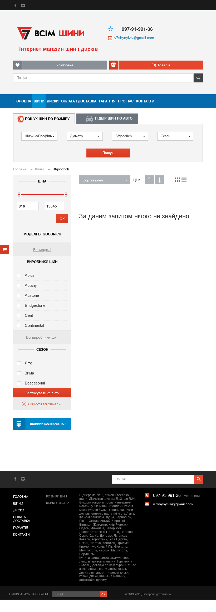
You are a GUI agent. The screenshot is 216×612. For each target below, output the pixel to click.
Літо (28, 363)
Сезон (165, 136)
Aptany (31, 285)
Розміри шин (56, 496)
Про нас (126, 101)
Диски (52, 101)
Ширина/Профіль (38, 136)
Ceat (29, 315)
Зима (29, 373)
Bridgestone (35, 305)
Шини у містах (57, 502)
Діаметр (76, 136)
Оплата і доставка (78, 101)
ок (103, 593)
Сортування (92, 179)
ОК (62, 219)
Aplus (30, 275)
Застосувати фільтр (42, 392)
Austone (32, 295)
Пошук (108, 153)
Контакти (145, 101)
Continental (34, 325)
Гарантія (107, 101)
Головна (22, 101)
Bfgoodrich (123, 136)
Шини (39, 101)
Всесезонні (35, 383)
